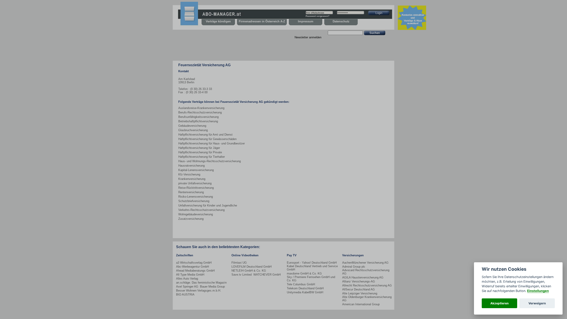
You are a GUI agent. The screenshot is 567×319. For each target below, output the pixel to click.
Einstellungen (538, 291)
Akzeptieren (499, 303)
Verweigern (537, 303)
